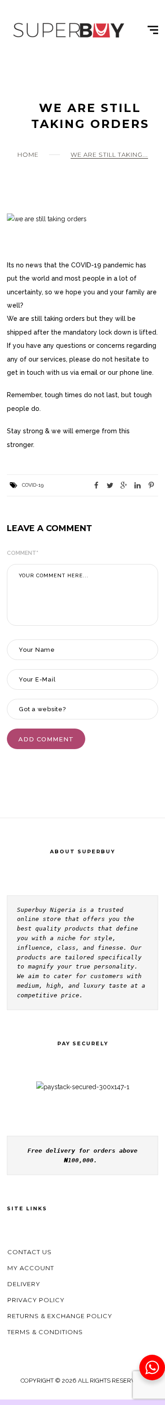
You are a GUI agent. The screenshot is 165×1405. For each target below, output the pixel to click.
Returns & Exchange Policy (59, 1316)
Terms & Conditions (45, 1332)
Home (27, 154)
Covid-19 (33, 485)
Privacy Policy (36, 1300)
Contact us (29, 1252)
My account (30, 1268)
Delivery (23, 1284)
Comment (22, 553)
